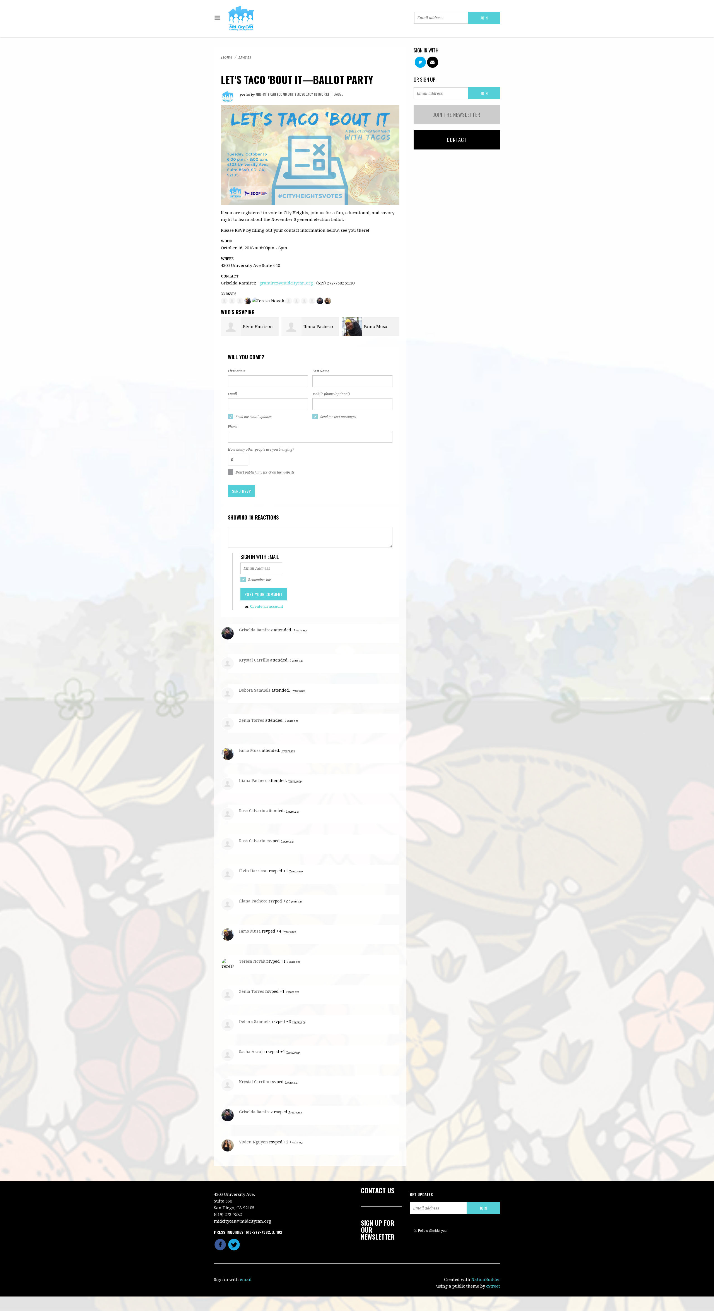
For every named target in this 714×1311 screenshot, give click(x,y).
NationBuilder (485, 1279)
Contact (457, 139)
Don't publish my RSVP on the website (265, 472)
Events (244, 57)
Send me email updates (254, 417)
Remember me (259, 580)
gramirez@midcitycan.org (286, 283)
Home (226, 57)
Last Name (320, 371)
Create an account (266, 606)
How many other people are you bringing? (261, 450)
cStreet (493, 1286)
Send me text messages (338, 417)
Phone (232, 427)
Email (232, 394)
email (246, 1279)
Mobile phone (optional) (331, 394)
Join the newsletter (456, 114)
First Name (236, 371)
